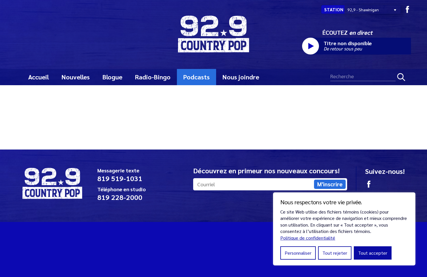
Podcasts (196, 77)
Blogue (112, 77)
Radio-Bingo (153, 77)
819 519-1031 (119, 178)
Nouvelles (76, 77)
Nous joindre (241, 77)
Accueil (38, 77)
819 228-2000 (119, 197)
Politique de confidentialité (307, 238)
